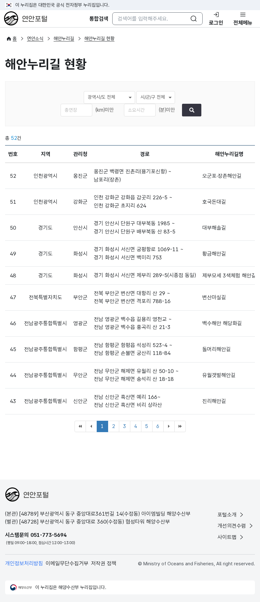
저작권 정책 (103, 563)
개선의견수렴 (233, 526)
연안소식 (35, 38)
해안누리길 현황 (99, 38)
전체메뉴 (242, 23)
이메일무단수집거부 (67, 563)
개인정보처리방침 (24, 563)
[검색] (191, 110)
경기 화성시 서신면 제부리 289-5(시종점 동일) (145, 275)
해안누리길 (64, 38)
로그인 (216, 23)
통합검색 (98, 19)
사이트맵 (228, 537)
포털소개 (228, 515)
